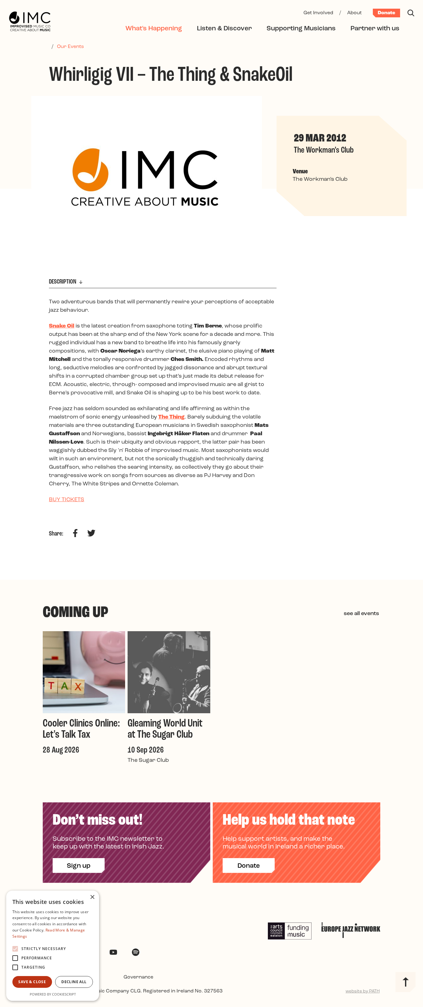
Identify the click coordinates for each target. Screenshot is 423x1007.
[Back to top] (405, 982)
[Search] (411, 13)
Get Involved (318, 13)
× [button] (92, 897)
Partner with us (375, 28)
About (354, 13)
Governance (138, 977)
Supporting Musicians (301, 28)
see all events (361, 614)
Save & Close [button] (32, 981)
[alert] (52, 946)
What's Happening (153, 28)
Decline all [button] (73, 981)
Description (63, 282)
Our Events (70, 46)
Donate (386, 13)
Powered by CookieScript (53, 994)
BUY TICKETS (66, 500)
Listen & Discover (224, 28)
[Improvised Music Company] (30, 22)
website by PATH (363, 991)
